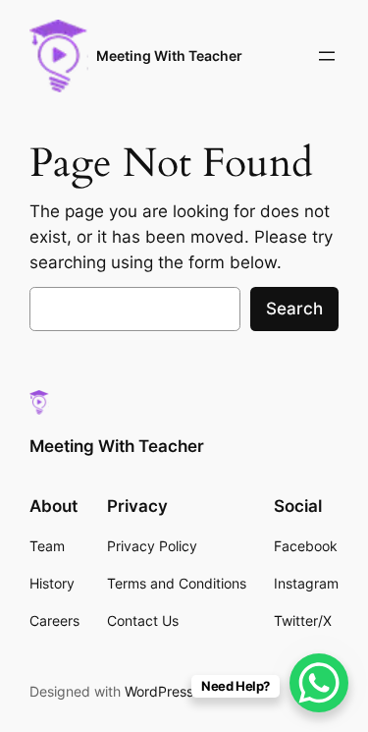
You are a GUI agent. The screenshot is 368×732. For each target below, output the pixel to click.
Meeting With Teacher (169, 55)
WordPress (159, 691)
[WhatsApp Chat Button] (318, 682)
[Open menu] (327, 56)
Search (294, 308)
